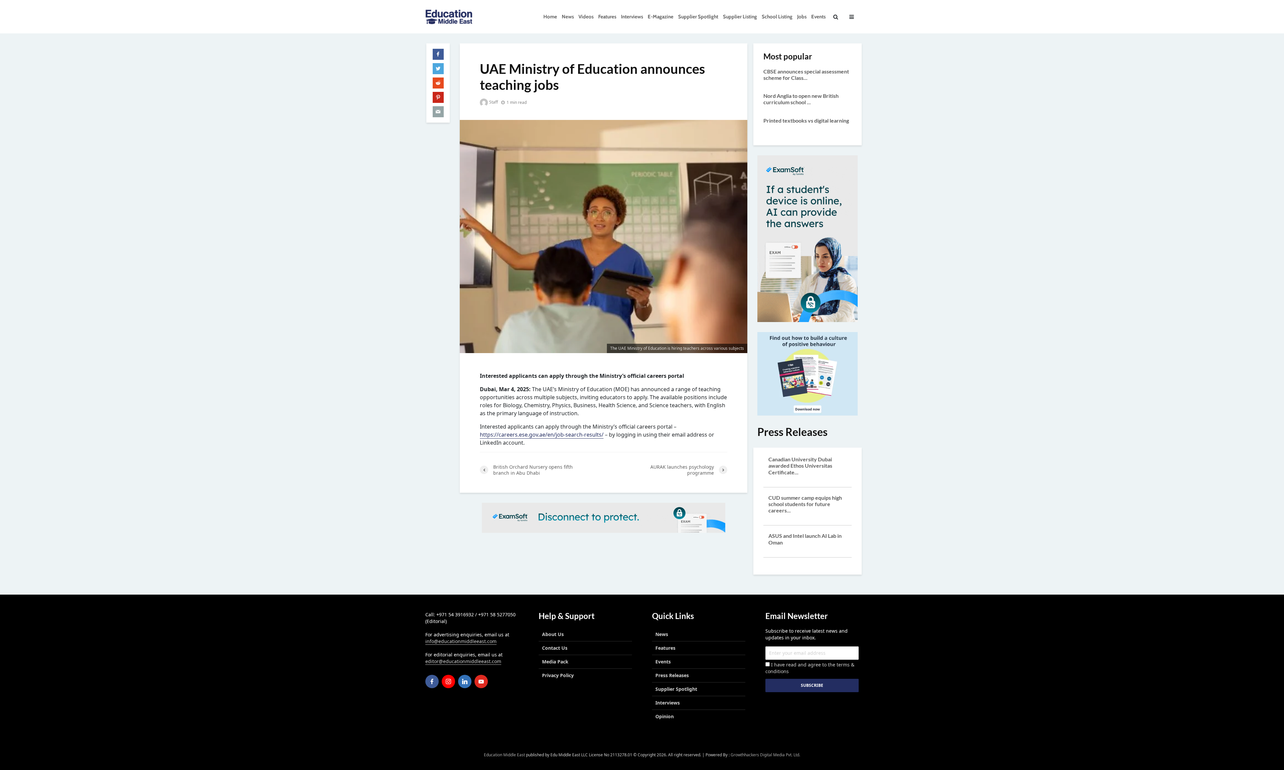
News (568, 17)
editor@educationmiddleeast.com (463, 661)
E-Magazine (660, 17)
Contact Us (554, 648)
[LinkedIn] (464, 681)
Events (818, 17)
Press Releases (672, 675)
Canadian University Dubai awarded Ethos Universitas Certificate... (800, 465)
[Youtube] (481, 681)
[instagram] (448, 681)
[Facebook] (432, 681)
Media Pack (555, 661)
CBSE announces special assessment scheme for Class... (806, 74)
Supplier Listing (740, 17)
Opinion (664, 716)
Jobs (802, 17)
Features (607, 17)
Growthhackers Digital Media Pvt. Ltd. (765, 755)
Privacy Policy (558, 675)
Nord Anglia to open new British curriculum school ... (801, 99)
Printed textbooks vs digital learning (806, 120)
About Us (553, 634)
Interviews (632, 17)
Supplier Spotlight (698, 17)
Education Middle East (504, 755)
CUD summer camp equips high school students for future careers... (805, 503)
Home (550, 17)
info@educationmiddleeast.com (461, 641)
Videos (586, 17)
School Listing (777, 17)
